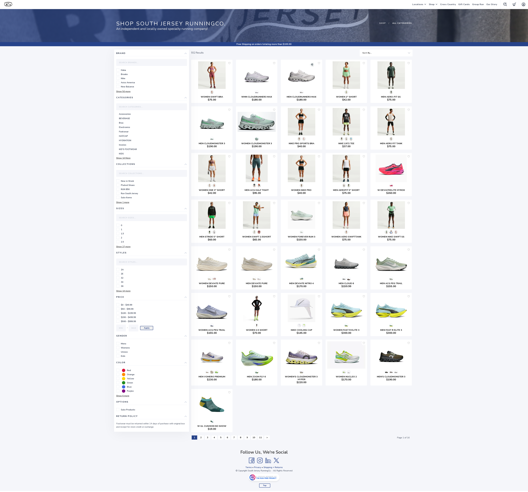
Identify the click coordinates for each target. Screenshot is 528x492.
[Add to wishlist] (229, 63)
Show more (123, 91)
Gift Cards (464, 4)
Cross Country (448, 4)
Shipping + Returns (273, 467)
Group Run (478, 4)
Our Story (491, 4)
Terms (248, 467)
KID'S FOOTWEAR (128, 149)
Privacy (257, 467)
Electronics (124, 127)
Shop (432, 4)
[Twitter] (276, 460)
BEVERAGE (124, 118)
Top (264, 485)
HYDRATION (125, 140)
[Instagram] (260, 460)
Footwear (124, 131)
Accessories (125, 114)
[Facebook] (252, 460)
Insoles (122, 145)
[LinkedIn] (268, 460)
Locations (417, 4)
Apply (147, 328)
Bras (121, 122)
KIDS (121, 153)
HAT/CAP (123, 136)
